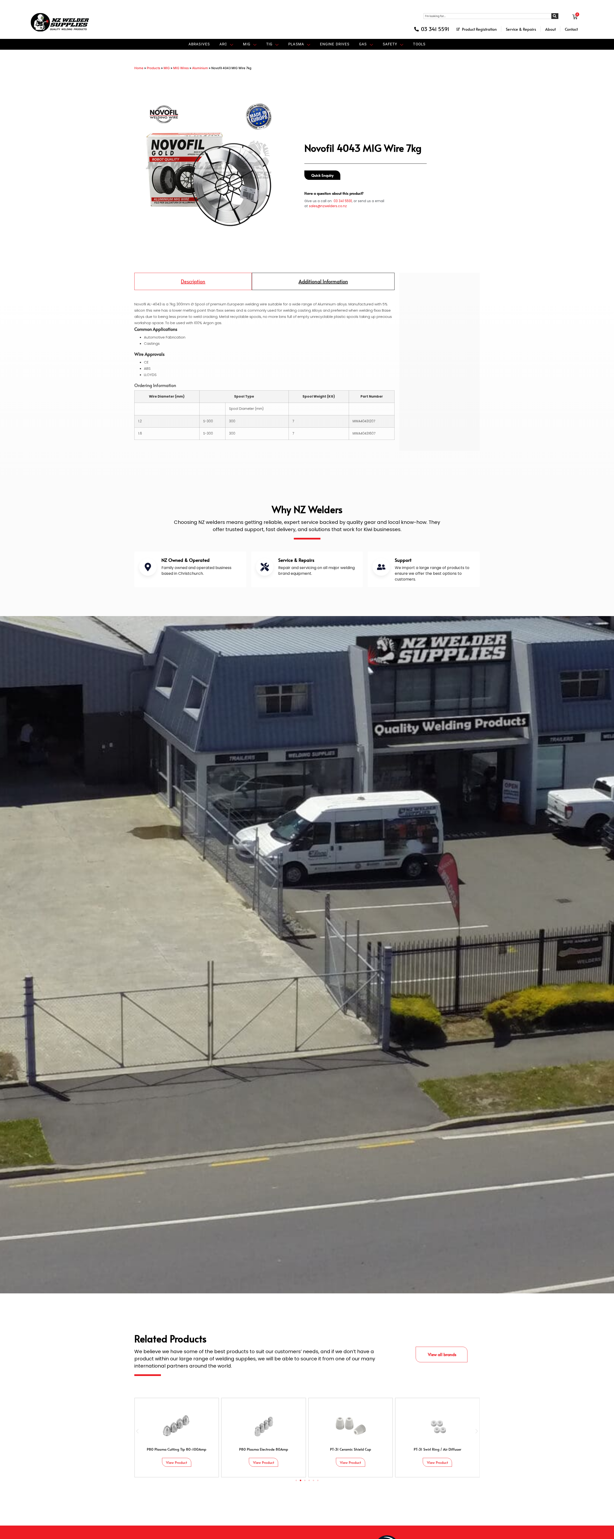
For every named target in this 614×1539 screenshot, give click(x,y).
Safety (390, 44)
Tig (269, 44)
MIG (167, 68)
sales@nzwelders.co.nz (328, 206)
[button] (137, 1431)
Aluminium (200, 68)
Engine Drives (334, 44)
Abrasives (199, 44)
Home (138, 68)
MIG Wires (181, 68)
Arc (223, 44)
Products (153, 68)
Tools (419, 44)
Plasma (296, 44)
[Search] (554, 16)
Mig (246, 44)
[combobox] (487, 16)
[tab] (193, 281)
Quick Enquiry (322, 175)
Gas (363, 44)
